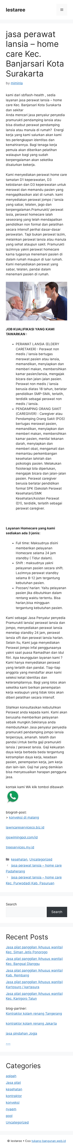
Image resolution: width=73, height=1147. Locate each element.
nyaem (11, 1109)
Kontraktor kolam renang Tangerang (34, 1013)
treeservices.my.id (20, 847)
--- (8, 1043)
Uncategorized (40, 859)
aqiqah (11, 1076)
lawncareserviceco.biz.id (25, 827)
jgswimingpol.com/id (22, 837)
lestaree (15, 10)
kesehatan (19, 859)
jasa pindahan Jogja (21, 1033)
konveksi (12, 1102)
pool (9, 1116)
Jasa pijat (13, 1083)
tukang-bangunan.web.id (49, 1141)
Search (11, 904)
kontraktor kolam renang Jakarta (31, 1023)
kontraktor (14, 1096)
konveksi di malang (24, 817)
